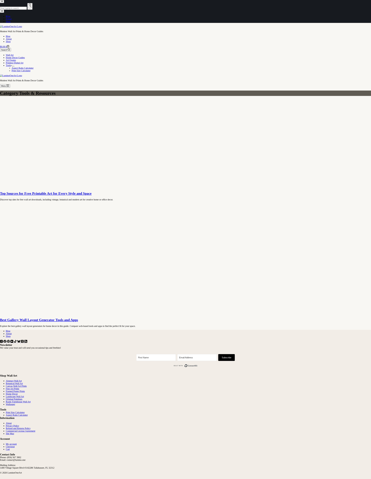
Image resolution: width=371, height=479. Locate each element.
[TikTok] (15, 342)
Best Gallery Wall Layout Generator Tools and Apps (39, 320)
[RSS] (25, 342)
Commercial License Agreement (20, 431)
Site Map (10, 433)
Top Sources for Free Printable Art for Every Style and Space (46, 193)
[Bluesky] (19, 342)
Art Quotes (11, 60)
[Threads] (22, 342)
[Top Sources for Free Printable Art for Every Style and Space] (55, 187)
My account (11, 444)
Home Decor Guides (15, 57)
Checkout (10, 446)
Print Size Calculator (21, 70)
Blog (8, 36)
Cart (8, 449)
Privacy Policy (12, 426)
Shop (8, 41)
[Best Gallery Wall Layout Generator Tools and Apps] (55, 314)
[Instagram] (1, 342)
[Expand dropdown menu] (13, 66)
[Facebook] (5, 342)
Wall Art (9, 55)
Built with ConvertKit (197, 364)
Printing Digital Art (14, 63)
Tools (8, 65)
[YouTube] (12, 342)
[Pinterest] (8, 342)
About (9, 39)
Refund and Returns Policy (18, 428)
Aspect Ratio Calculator (22, 68)
